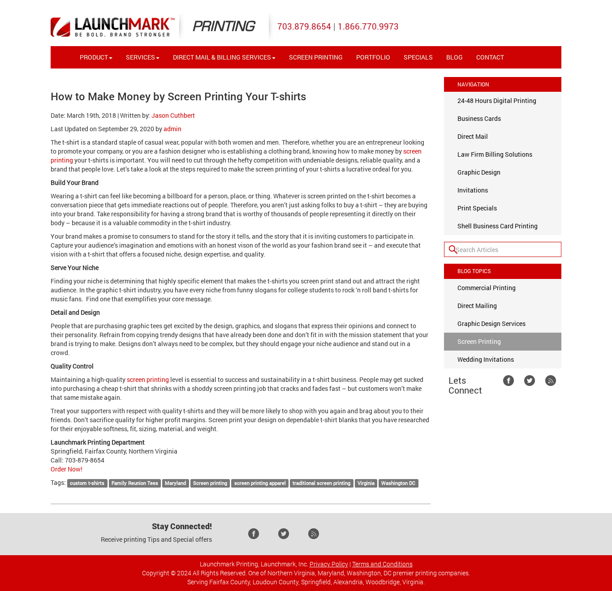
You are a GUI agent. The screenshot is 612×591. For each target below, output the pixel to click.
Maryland (175, 483)
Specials (418, 57)
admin (172, 128)
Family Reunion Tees (135, 483)
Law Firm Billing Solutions (494, 154)
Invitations (472, 190)
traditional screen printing (321, 483)
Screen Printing (316, 57)
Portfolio (373, 57)
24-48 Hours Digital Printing (496, 100)
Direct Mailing (477, 305)
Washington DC (398, 483)
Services (140, 57)
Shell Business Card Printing (497, 226)
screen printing (148, 379)
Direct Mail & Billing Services (222, 57)
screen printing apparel (260, 483)
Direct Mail (472, 136)
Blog (454, 57)
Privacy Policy (329, 564)
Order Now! (66, 469)
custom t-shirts (87, 483)
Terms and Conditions (382, 564)
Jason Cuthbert (173, 115)
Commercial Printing (486, 287)
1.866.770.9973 (368, 26)
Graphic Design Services (491, 323)
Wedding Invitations (485, 359)
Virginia (366, 483)
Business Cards (479, 118)
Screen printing (210, 483)
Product (94, 57)
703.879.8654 (304, 26)
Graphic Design (478, 172)
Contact (490, 57)
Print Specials (477, 208)
